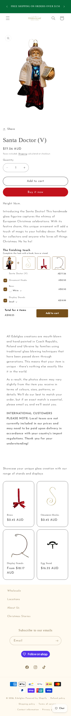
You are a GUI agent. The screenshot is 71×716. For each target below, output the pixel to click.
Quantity (8, 160)
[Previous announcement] (7, 6)
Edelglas (20, 698)
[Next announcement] (64, 6)
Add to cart (52, 313)
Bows (11, 286)
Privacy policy (49, 710)
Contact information (28, 710)
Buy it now (36, 192)
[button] (7, 18)
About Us (13, 608)
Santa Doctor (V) (18, 274)
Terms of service (47, 704)
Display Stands (17, 297)
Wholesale (14, 591)
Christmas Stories (19, 616)
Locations (13, 599)
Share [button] (11, 129)
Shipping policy (27, 704)
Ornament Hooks (18, 280)
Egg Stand (46, 563)
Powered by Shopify (36, 698)
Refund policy (57, 698)
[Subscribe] (57, 640)
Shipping (22, 154)
